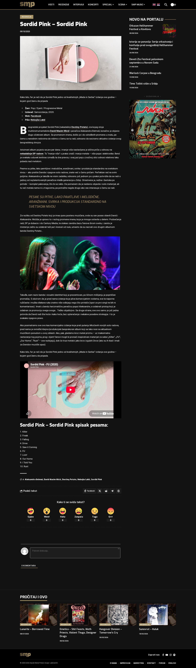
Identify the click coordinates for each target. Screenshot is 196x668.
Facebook (36, 116)
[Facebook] (163, 655)
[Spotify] (174, 655)
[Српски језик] (158, 4)
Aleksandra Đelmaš (34, 479)
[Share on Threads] (118, 491)
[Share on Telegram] (112, 491)
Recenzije (26, 17)
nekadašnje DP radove (31, 153)
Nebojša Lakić (38, 120)
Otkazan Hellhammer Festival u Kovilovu (141, 27)
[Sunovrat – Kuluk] (157, 615)
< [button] (133, 130)
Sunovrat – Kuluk (149, 629)
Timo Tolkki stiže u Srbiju (143, 83)
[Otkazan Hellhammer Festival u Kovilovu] (169, 30)
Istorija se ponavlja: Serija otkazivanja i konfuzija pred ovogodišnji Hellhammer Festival (151, 45)
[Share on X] (100, 491)
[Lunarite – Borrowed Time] (38, 615)
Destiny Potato (79, 127)
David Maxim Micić (59, 131)
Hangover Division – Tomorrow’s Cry (110, 631)
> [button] (173, 130)
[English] (154, 4)
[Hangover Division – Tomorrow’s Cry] (117, 615)
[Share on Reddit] (106, 491)
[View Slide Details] (152, 129)
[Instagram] (170, 655)
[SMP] (25, 654)
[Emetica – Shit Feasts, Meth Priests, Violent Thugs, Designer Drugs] (78, 615)
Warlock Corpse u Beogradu (145, 73)
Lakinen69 (54, 663)
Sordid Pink (96, 479)
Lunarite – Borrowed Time (35, 629)
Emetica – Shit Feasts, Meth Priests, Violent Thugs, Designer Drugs (78, 633)
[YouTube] (167, 655)
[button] (165, 5)
